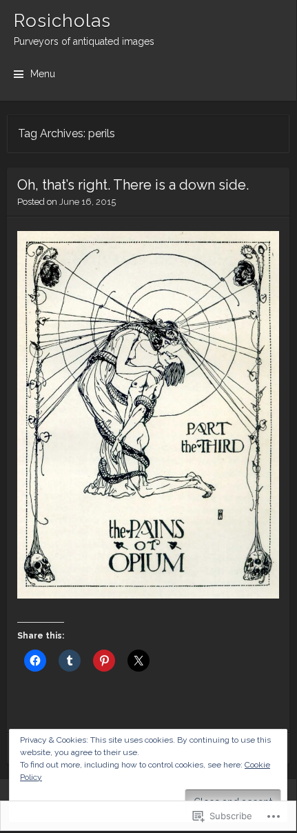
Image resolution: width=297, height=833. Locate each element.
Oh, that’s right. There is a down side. (133, 185)
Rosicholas (62, 20)
